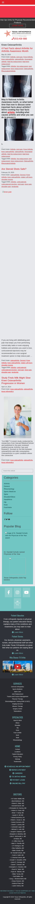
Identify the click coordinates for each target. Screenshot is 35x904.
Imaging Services (17, 704)
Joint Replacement (17, 694)
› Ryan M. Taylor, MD (17, 869)
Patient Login (18, 780)
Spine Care (17, 691)
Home (17, 746)
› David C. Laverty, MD (17, 824)
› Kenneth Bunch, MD (17, 806)
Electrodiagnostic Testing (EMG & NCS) (17, 701)
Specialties (17, 717)
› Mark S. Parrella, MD (17, 843)
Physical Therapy (17, 699)
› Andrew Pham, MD (17, 883)
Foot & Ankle (17, 732)
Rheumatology (9, 489)
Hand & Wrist (17, 720)
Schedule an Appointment (18, 766)
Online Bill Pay (18, 783)
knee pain (28, 184)
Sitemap (17, 759)
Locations (18, 751)
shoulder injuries (7, 179)
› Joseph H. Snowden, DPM (17, 860)
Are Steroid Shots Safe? (13, 169)
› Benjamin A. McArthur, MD (17, 834)
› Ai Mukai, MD (17, 838)
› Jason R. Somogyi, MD (17, 862)
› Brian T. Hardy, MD (17, 813)
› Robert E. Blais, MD (17, 803)
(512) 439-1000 (20, 38)
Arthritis (13, 57)
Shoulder (17, 725)
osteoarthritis (19, 59)
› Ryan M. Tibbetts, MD (17, 871)
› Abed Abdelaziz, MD (17, 801)
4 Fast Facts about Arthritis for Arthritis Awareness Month (17, 49)
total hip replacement (14, 61)
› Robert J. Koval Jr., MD (17, 820)
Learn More (17, 26)
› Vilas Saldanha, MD (17, 848)
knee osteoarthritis (7, 59)
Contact (17, 749)
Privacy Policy (17, 756)
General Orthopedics (17, 686)
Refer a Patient (18, 770)
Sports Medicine (10, 492)
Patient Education (17, 754)
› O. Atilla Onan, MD (17, 841)
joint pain (19, 57)
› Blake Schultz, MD (17, 850)
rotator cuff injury (26, 177)
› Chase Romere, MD (17, 881)
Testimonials (17, 761)
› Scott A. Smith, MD (17, 855)
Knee (6, 505)
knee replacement (17, 69)
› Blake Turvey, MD (17, 874)
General (23, 175)
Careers (18, 773)
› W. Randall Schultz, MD (17, 853)
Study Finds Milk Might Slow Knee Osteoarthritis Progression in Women (15, 380)
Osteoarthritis (28, 69)
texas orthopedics (7, 391)
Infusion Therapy (17, 706)
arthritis (11, 112)
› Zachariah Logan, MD (17, 827)
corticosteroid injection (9, 184)
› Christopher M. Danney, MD (17, 808)
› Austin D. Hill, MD (17, 815)
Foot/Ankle (8, 507)
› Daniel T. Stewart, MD (17, 864)
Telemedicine (18, 711)
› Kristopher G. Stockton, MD (17, 867)
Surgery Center (17, 709)
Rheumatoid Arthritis (8, 71)
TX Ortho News (18, 777)
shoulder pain (6, 186)
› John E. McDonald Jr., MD (17, 836)
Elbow (17, 723)
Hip (5, 502)
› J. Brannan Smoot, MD (17, 857)
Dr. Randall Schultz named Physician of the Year (14, 553)
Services (17, 683)
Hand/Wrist (8, 499)
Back (17, 737)
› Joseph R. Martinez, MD (17, 831)
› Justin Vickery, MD (17, 886)
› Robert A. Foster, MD (17, 810)
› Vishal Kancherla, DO (17, 817)
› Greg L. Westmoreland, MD (17, 878)
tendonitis (15, 186)
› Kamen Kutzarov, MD (17, 822)
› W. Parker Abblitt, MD (17, 798)
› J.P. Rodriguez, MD (17, 846)
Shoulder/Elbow (9, 497)
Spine (6, 494)
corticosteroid (21, 182)
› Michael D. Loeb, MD (17, 829)
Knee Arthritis (28, 57)
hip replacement (22, 66)
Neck (17, 735)
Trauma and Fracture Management (17, 696)
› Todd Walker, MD (17, 876)
